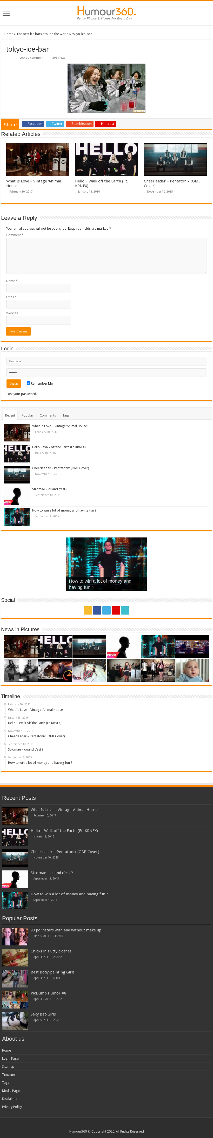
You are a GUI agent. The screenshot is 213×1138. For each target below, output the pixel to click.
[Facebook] (97, 610)
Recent (10, 415)
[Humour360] (106, 13)
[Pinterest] (116, 610)
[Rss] (88, 610)
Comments (48, 415)
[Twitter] (106, 610)
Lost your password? (22, 394)
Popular (27, 415)
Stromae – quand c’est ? (50, 489)
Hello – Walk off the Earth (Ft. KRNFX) (59, 447)
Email (11, 297)
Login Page (10, 1058)
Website (12, 313)
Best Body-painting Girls (53, 972)
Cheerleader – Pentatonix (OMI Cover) (60, 468)
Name (12, 281)
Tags (66, 415)
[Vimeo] (125, 610)
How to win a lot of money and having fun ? (64, 510)
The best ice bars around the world (42, 34)
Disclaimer (10, 1099)
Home (8, 34)
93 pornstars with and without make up (66, 930)
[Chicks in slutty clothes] (15, 957)
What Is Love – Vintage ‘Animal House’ (60, 426)
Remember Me (41, 383)
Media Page (11, 1091)
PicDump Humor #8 (48, 993)
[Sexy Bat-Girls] (15, 1021)
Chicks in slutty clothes (51, 951)
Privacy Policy (12, 1107)
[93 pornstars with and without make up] (15, 936)
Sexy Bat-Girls (43, 1014)
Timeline (8, 1074)
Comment (14, 235)
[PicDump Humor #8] (15, 999)
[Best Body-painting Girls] (15, 978)
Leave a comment (31, 57)
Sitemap (8, 1066)
